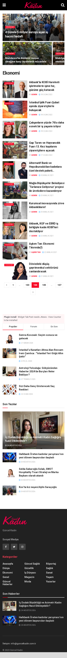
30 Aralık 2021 (47, 175)
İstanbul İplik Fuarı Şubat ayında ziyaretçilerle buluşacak (44, 106)
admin (34, 94)
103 (27, 285)
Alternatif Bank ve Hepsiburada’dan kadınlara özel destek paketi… (45, 166)
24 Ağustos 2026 (14, 445)
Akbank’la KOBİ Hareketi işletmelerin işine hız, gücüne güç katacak (44, 86)
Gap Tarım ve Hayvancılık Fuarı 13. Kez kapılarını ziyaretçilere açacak (44, 146)
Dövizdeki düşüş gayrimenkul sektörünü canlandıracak (43, 267)
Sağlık (49, 568)
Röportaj (51, 563)
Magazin (29, 577)
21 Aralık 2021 (47, 276)
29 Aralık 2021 (47, 195)
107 (59, 285)
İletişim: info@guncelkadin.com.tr (19, 643)
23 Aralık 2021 (47, 236)
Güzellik (29, 568)
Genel (6, 577)
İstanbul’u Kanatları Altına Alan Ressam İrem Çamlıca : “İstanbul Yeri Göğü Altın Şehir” (41, 353)
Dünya (6, 568)
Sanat (49, 572)
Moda (27, 581)
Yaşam (50, 577)
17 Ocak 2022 (46, 155)
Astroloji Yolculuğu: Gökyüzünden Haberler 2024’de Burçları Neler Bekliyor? (38, 371)
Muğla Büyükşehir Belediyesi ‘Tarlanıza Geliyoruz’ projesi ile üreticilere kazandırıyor (46, 187)
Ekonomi (10, 27)
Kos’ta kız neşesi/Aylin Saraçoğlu (38, 487)
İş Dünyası (30, 572)
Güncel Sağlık (32, 563)
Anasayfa (8, 563)
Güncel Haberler (8, 583)
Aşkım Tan (36, 252)
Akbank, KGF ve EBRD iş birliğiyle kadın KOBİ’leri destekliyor (43, 227)
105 (44, 285)
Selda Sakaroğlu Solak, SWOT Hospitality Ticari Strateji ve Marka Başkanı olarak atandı (39, 472)
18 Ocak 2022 (46, 94)
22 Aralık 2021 (50, 252)
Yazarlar (51, 581)
